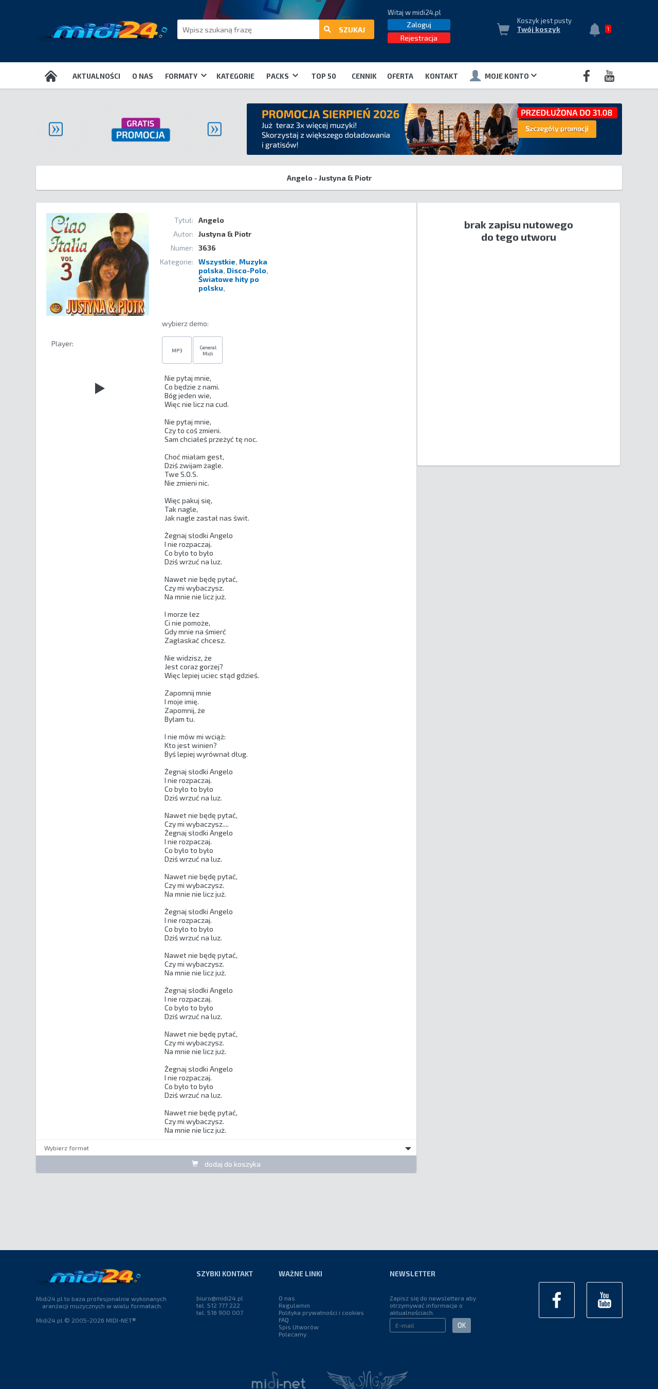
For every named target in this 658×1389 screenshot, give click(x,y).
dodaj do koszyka (232, 1164)
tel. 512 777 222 (218, 1305)
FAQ (284, 1319)
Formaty (182, 76)
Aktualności (96, 76)
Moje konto (507, 76)
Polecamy (292, 1334)
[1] (597, 31)
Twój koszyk (538, 29)
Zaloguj (419, 24)
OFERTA (400, 76)
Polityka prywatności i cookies (321, 1312)
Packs (278, 76)
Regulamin (294, 1305)
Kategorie (235, 76)
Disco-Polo (246, 270)
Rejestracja (418, 37)
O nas (142, 76)
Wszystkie (216, 261)
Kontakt (441, 76)
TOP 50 (324, 76)
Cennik (364, 76)
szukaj (352, 29)
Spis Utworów (299, 1326)
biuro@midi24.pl (219, 1298)
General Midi (207, 350)
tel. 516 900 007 (219, 1312)
